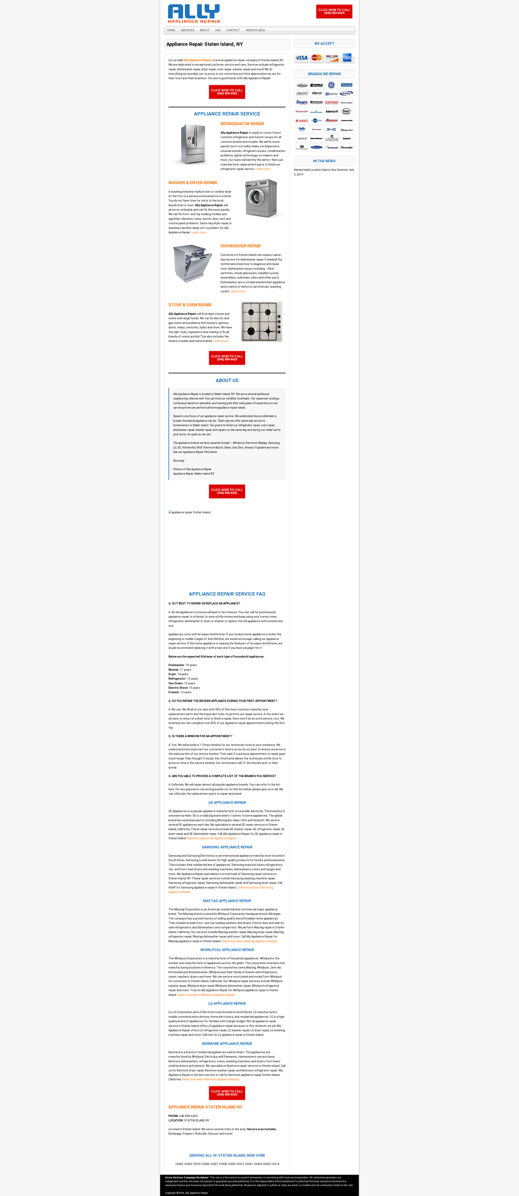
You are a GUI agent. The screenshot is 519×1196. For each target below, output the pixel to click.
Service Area (255, 30)
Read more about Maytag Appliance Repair (249, 941)
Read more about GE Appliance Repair (211, 838)
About (205, 30)
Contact (233, 30)
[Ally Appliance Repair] (193, 13)
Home (171, 30)
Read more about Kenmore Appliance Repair (210, 1079)
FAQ (218, 30)
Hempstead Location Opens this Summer (321, 169)
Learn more (262, 169)
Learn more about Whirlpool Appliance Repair (206, 994)
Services (187, 30)
